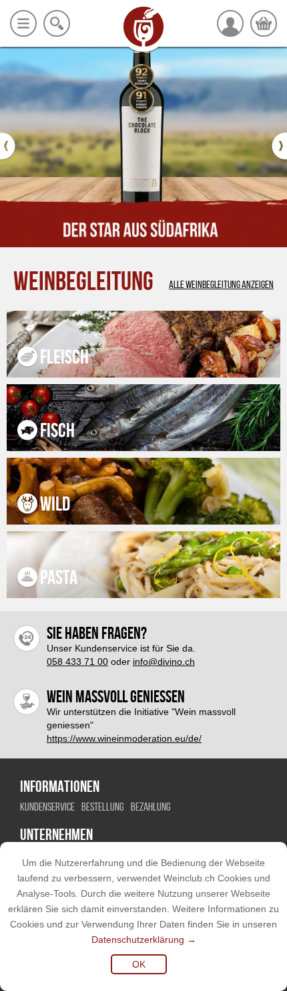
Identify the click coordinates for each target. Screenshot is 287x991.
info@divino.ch (164, 661)
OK (139, 964)
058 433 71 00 (77, 661)
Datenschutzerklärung (137, 939)
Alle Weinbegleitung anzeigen (221, 284)
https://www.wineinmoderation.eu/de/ (124, 738)
